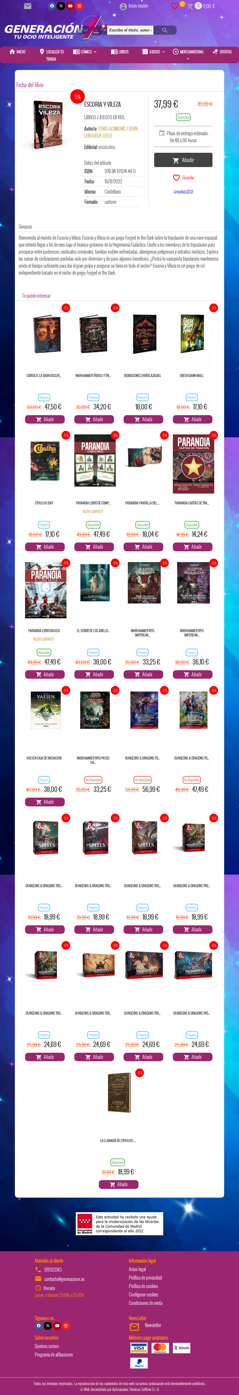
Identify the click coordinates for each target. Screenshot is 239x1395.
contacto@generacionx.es (64, 1278)
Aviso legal (137, 1269)
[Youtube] (70, 6)
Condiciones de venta (145, 1302)
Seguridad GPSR (183, 191)
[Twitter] (61, 6)
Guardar (187, 177)
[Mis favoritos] (175, 5)
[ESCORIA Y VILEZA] (48, 123)
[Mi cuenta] (123, 5)
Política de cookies (143, 1285)
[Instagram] (79, 6)
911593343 (52, 1269)
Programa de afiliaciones (54, 1354)
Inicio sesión (138, 5)
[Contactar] (28, 5)
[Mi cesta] (190, 5)
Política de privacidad (145, 1277)
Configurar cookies (143, 1294)
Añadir (187, 159)
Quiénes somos (47, 1346)
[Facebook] (52, 6)
